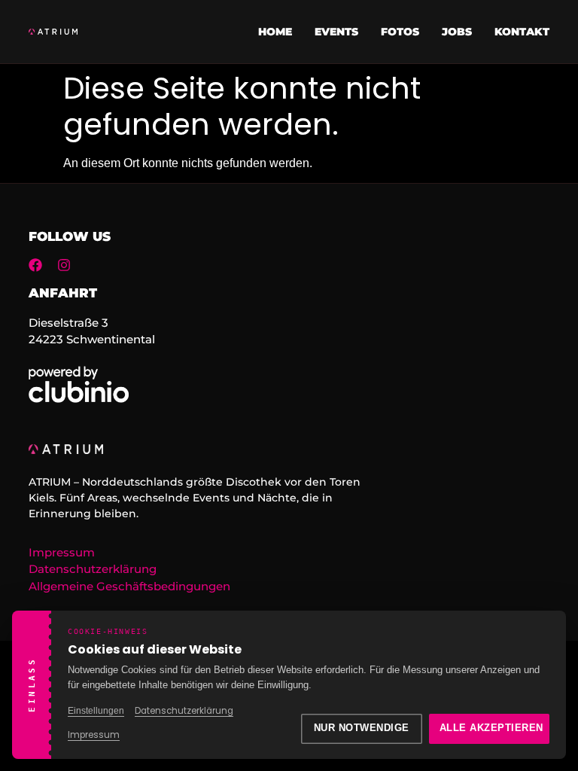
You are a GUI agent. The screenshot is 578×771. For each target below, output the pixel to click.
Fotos (400, 31)
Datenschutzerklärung (184, 711)
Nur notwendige (361, 728)
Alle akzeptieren (491, 728)
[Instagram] (64, 265)
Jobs (457, 31)
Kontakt (521, 31)
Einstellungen (96, 710)
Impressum (94, 735)
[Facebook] (35, 265)
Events (336, 31)
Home (275, 31)
